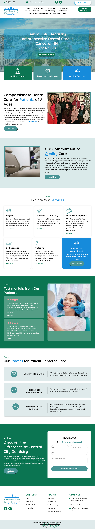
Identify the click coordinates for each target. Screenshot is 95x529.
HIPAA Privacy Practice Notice (50, 525)
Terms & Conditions (54, 524)
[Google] (60, 2)
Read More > (10, 229)
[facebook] (56, 2)
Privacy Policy (44, 524)
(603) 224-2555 (75, 504)
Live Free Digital (52, 527)
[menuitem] (28, 8)
